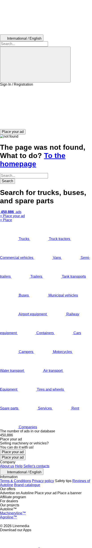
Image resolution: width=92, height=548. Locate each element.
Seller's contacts (36, 466)
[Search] (35, 64)
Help (19, 466)
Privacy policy (43, 481)
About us (7, 466)
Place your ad (13, 452)
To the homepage (32, 160)
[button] (46, 108)
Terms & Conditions (15, 481)
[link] (46, 435)
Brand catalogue (27, 485)
